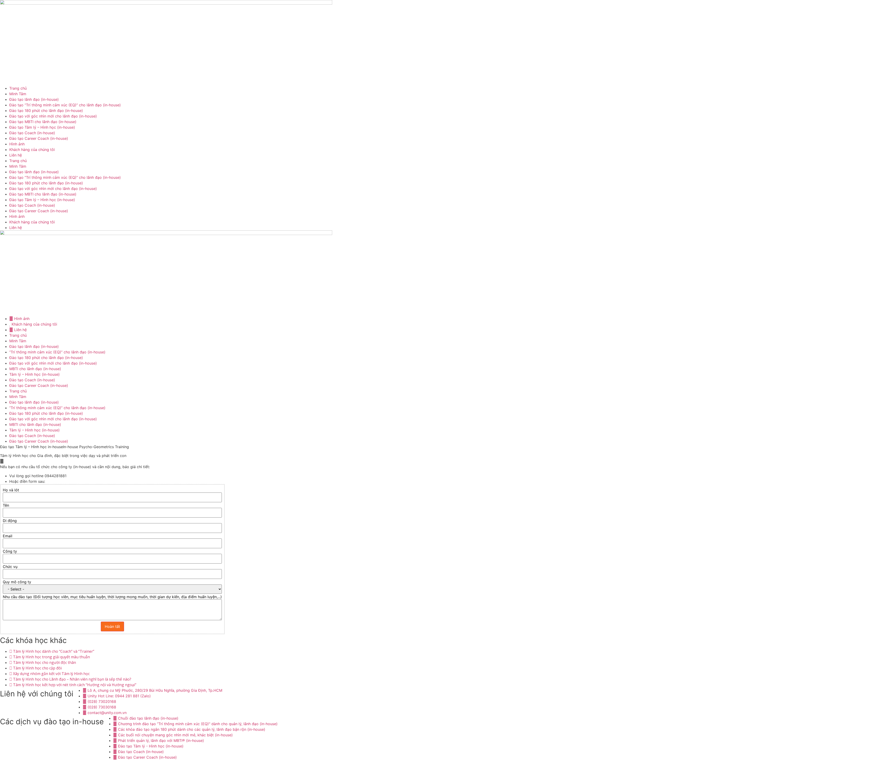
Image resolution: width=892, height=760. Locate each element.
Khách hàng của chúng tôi (32, 149)
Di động (10, 520)
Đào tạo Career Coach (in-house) (38, 138)
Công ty (10, 551)
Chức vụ (10, 566)
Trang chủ (18, 88)
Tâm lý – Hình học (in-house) (34, 374)
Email (7, 536)
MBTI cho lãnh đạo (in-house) (35, 368)
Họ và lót (11, 490)
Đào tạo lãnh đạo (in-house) (34, 99)
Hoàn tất (112, 626)
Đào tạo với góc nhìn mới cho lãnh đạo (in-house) (53, 116)
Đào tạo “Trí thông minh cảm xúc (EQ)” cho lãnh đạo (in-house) (65, 105)
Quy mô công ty (17, 582)
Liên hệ (15, 155)
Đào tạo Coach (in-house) (32, 132)
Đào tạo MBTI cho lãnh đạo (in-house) (42, 121)
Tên (6, 505)
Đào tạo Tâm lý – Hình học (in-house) (42, 127)
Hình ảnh (17, 144)
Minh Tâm (17, 93)
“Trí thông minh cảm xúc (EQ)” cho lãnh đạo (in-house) (57, 352)
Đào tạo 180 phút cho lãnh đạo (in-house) (46, 110)
